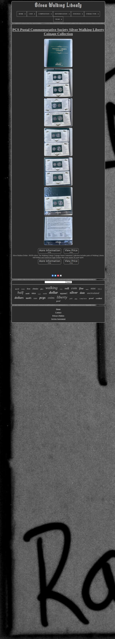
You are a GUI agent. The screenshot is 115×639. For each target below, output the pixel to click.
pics (41, 289)
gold (71, 298)
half (20, 292)
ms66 (27, 293)
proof (91, 298)
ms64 (45, 293)
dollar (53, 292)
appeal (63, 293)
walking (51, 288)
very (61, 289)
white (76, 299)
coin (74, 288)
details (23, 289)
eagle (39, 294)
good (58, 301)
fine (81, 288)
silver (74, 292)
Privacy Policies (58, 316)
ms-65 (17, 289)
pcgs (42, 297)
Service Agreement (58, 319)
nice (34, 293)
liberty (62, 297)
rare (35, 298)
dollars (19, 297)
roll (67, 288)
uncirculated (93, 293)
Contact (58, 312)
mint (93, 288)
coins (51, 297)
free (28, 289)
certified (99, 298)
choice (35, 289)
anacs (87, 289)
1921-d (100, 289)
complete (83, 299)
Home (58, 309)
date (82, 292)
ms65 (28, 298)
